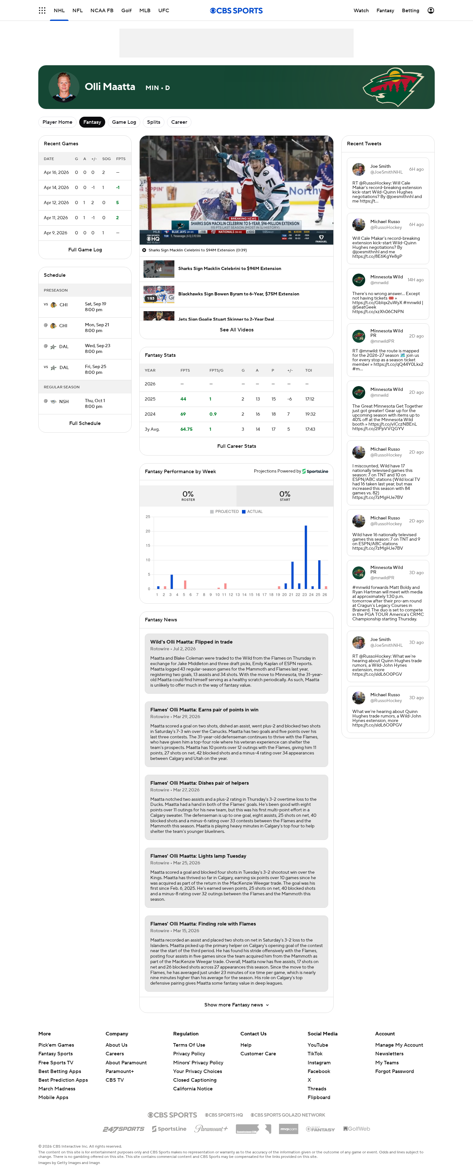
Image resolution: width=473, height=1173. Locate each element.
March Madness (56, 1089)
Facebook (319, 1071)
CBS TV (115, 1080)
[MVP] (288, 1126)
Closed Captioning (195, 1074)
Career (179, 122)
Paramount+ (120, 1071)
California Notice (193, 1082)
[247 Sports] (123, 1127)
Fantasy (92, 122)
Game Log (124, 122)
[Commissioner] (253, 1126)
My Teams (387, 1063)
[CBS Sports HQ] (224, 1114)
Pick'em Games (56, 1045)
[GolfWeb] (356, 1129)
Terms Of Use (189, 1045)
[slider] (236, 226)
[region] (236, 190)
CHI (64, 305)
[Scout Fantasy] (321, 1128)
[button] (42, 10)
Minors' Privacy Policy (198, 1063)
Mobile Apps (53, 1097)
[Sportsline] (169, 1128)
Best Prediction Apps (63, 1080)
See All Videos (237, 330)
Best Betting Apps (59, 1071)
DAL (64, 347)
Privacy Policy (189, 1054)
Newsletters (389, 1054)
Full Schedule (85, 423)
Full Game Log (85, 250)
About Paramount (126, 1063)
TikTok (315, 1054)
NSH (64, 402)
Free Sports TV (55, 1063)
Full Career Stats (236, 446)
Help (246, 1045)
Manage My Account (399, 1045)
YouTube (318, 1045)
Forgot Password (394, 1071)
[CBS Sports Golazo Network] (288, 1114)
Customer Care (258, 1054)
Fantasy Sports (55, 1054)
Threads (317, 1089)
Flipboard (319, 1097)
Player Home (57, 122)
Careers (115, 1054)
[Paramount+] (211, 1127)
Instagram (319, 1063)
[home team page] (54, 305)
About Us (116, 1045)
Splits (153, 122)
